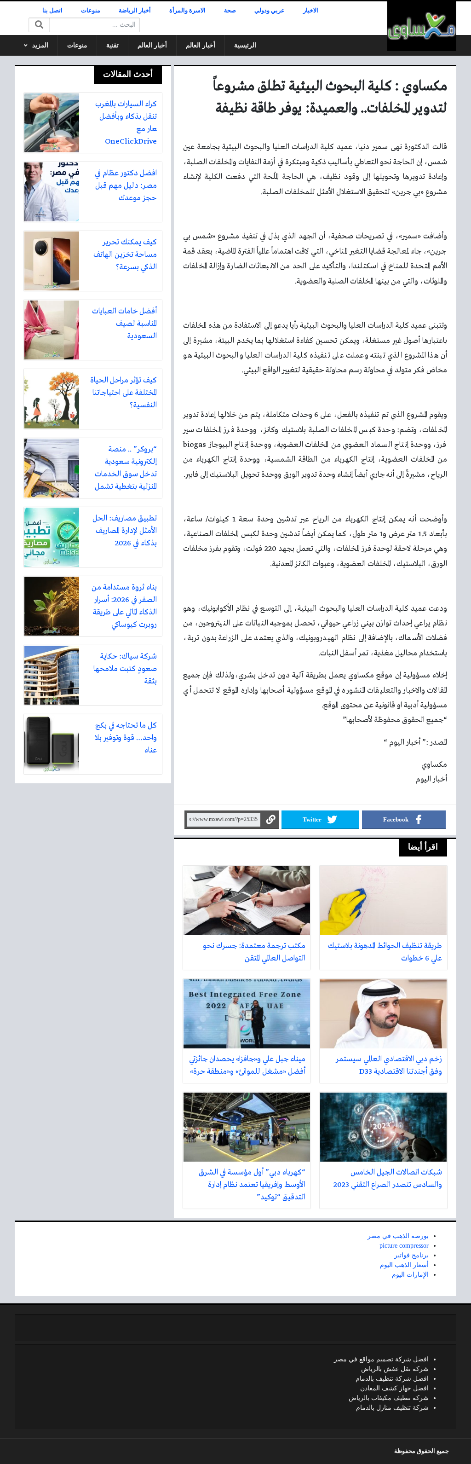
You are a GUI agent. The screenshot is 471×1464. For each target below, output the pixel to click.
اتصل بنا (52, 10)
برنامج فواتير (411, 1255)
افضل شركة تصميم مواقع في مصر (381, 1359)
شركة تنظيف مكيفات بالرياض (389, 1398)
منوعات (90, 10)
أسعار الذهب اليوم (404, 1264)
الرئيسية (245, 45)
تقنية (112, 45)
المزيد (40, 45)
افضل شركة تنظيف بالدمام (392, 1378)
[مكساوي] (421, 26)
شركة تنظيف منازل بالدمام (392, 1407)
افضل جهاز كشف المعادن (394, 1388)
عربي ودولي (269, 10)
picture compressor (404, 1245)
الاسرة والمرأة (187, 10)
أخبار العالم (200, 45)
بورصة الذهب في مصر (398, 1236)
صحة (230, 10)
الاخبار (310, 10)
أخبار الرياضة (135, 10)
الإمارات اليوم (410, 1274)
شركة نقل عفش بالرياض (395, 1369)
